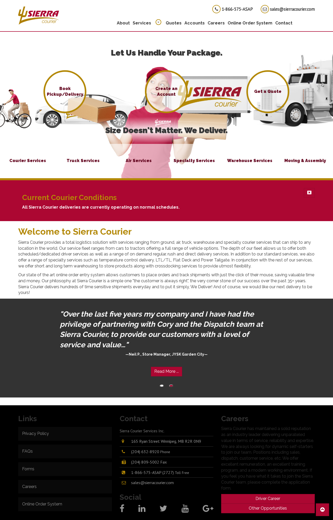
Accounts (194, 23)
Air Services (139, 160)
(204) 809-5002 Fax (149, 462)
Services (142, 23)
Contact (283, 23)
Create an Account (166, 91)
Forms (28, 468)
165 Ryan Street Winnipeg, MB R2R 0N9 (166, 441)
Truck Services (83, 160)
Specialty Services (194, 160)
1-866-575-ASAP (237, 9)
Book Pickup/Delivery (65, 91)
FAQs (27, 451)
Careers (216, 23)
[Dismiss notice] (309, 193)
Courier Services (27, 160)
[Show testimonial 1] (162, 385)
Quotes (174, 23)
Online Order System (250, 23)
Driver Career (267, 498)
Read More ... (166, 371)
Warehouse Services (249, 160)
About (123, 23)
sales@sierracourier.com (292, 9)
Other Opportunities (268, 508)
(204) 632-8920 (150, 451)
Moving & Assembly (305, 160)
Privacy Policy (35, 433)
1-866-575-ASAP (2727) (160, 472)
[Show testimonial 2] (171, 385)
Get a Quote (267, 91)
